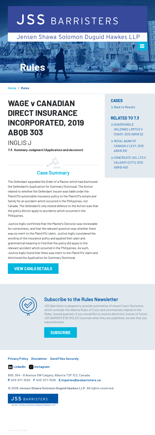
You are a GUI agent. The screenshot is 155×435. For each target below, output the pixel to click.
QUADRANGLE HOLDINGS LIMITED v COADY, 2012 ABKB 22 (128, 129)
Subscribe (60, 332)
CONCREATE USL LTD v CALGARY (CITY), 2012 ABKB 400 (130, 162)
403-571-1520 (20, 380)
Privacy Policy (18, 358)
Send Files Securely (64, 358)
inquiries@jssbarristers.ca (81, 380)
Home (12, 88)
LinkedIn (19, 366)
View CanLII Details (33, 268)
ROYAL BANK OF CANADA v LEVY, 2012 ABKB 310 (129, 145)
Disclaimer (39, 358)
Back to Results (124, 107)
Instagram (42, 366)
